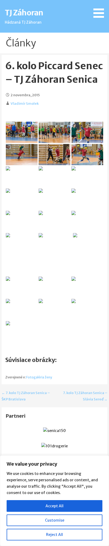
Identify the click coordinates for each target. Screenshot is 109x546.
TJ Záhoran (24, 13)
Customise (54, 520)
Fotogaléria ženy (39, 377)
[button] (100, 10)
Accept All (54, 506)
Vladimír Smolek (25, 103)
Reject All (54, 534)
